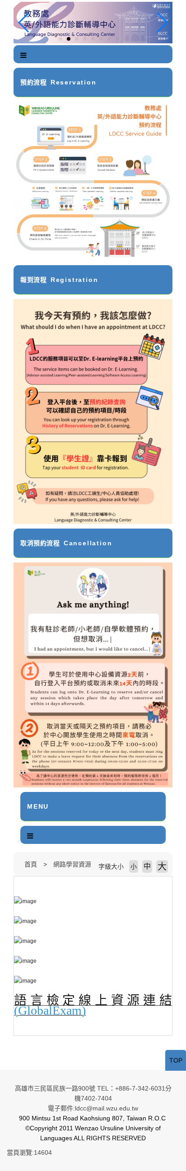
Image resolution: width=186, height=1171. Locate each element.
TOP (175, 1060)
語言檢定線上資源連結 (93, 1000)
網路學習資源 (72, 864)
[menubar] (23, 55)
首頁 (30, 864)
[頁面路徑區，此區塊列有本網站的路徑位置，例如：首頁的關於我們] (16, 864)
